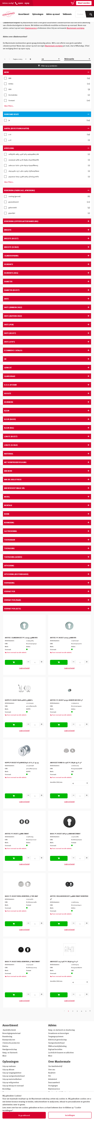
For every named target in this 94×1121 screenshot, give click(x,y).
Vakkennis (67, 14)
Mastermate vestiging (75, 28)
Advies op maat (53, 14)
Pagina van (17, 59)
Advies (52, 1025)
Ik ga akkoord (24, 1115)
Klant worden (84, 2)
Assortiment (23, 14)
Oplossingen (37, 14)
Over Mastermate (59, 1061)
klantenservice (31, 28)
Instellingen (70, 1115)
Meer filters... (9, 106)
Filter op (49, 65)
